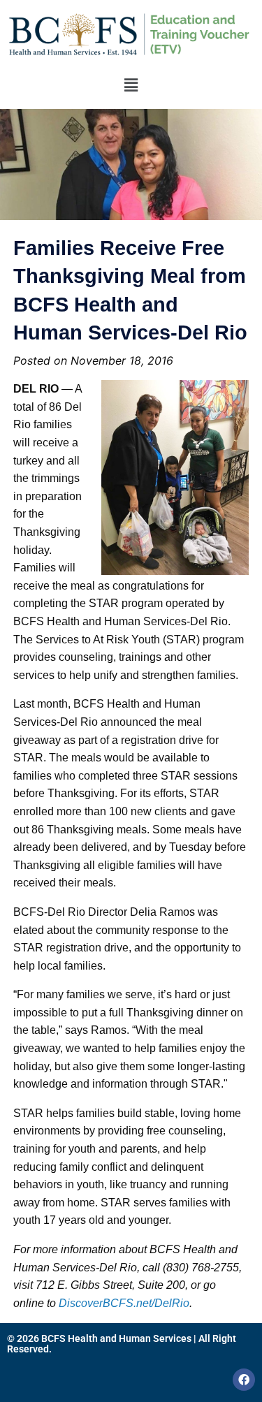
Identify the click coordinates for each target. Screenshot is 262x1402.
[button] (131, 85)
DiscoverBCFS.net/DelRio (124, 1303)
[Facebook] (244, 1379)
